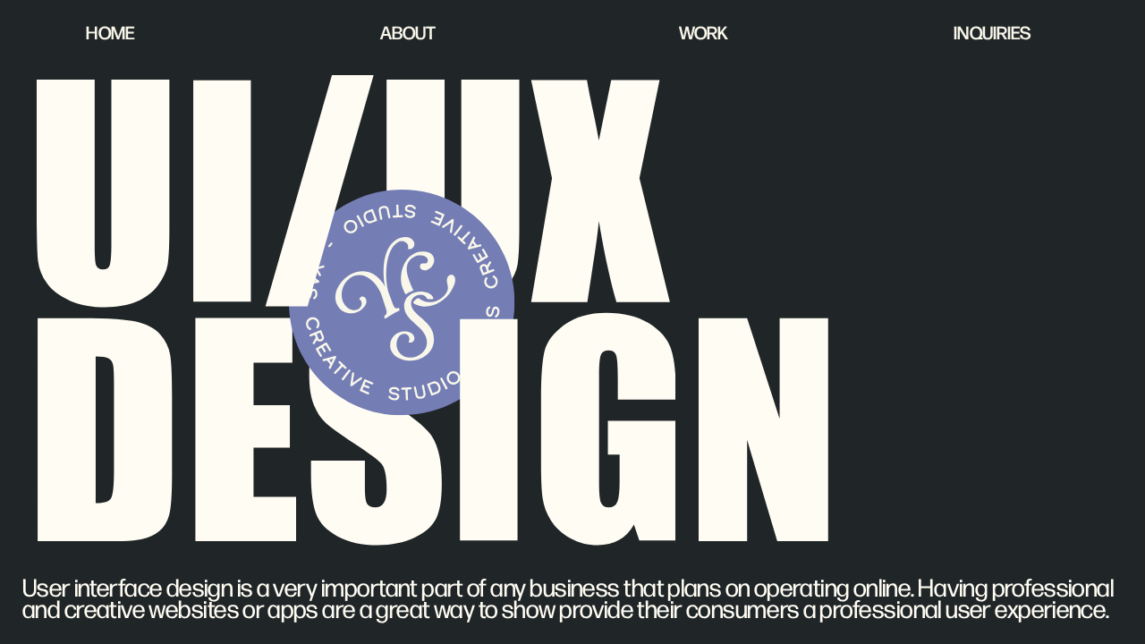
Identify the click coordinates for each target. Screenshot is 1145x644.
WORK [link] (703, 32)
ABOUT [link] (408, 32)
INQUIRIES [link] (992, 32)
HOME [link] (110, 32)
